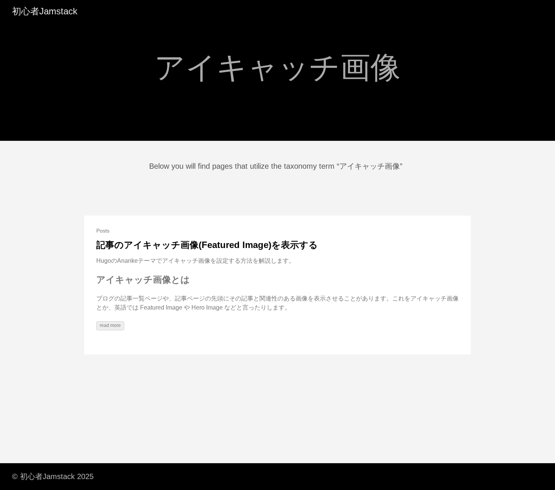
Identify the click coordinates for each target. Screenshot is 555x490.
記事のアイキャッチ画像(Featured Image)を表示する (207, 245)
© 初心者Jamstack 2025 (53, 476)
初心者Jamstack (44, 11)
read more (110, 325)
